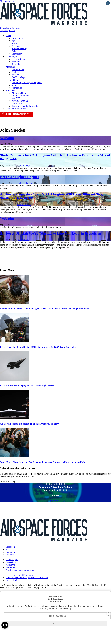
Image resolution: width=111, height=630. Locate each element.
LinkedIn (10, 554)
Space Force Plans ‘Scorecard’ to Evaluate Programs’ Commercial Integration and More (43, 462)
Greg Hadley (24, 239)
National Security (19, 48)
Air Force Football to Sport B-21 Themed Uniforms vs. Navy (29, 424)
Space (14, 43)
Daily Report (12, 56)
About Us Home (19, 93)
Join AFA (4, 28)
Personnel (16, 46)
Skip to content (7, 1)
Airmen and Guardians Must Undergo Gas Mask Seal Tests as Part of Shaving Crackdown (44, 308)
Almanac (16, 74)
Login (11, 28)
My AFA (4, 30)
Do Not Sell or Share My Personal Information (27, 577)
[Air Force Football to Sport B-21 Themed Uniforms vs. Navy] (14, 418)
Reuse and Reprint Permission (25, 106)
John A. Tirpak (25, 165)
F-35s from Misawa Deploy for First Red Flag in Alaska (27, 385)
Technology (17, 54)
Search (18, 28)
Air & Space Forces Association (20, 570)
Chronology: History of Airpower (27, 82)
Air (13, 40)
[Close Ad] (108, 614)
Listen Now (55, 500)
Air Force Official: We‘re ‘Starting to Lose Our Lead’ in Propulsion (50, 233)
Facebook (10, 547)
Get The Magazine (20, 77)
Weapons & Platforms (16, 108)
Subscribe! (16, 64)
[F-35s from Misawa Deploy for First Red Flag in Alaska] (14, 379)
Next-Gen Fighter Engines (19, 177)
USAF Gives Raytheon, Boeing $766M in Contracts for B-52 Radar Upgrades (38, 347)
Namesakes (17, 87)
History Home (12, 80)
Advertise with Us (20, 101)
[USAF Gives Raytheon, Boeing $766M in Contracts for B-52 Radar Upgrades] (14, 341)
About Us (10, 90)
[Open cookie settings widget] (4, 625)
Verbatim (7, 138)
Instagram (10, 552)
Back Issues (17, 72)
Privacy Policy (12, 580)
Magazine (10, 67)
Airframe (16, 61)
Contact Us (17, 103)
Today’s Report (19, 59)
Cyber (14, 51)
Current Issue (18, 69)
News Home (17, 38)
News (8, 35)
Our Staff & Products (21, 95)
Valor (14, 85)
